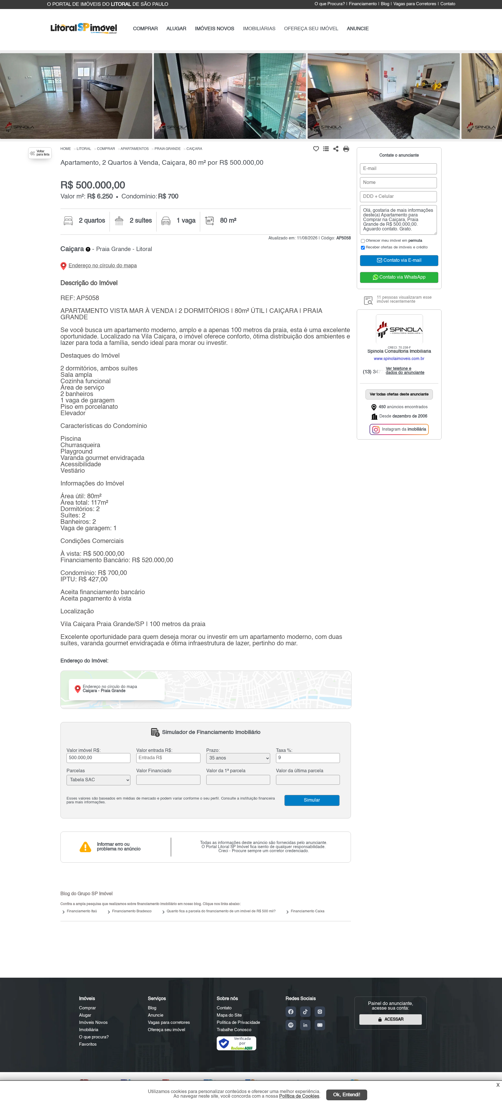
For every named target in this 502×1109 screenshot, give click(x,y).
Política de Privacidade (238, 1022)
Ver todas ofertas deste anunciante (399, 395)
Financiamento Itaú (82, 911)
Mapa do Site (229, 1015)
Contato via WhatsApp (402, 277)
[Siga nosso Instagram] (320, 1011)
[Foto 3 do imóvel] (384, 96)
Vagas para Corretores (414, 4)
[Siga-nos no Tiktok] (305, 1011)
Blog (385, 4)
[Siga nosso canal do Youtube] (320, 1025)
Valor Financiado (153, 771)
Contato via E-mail (402, 261)
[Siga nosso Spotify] (291, 1025)
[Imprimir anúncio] (346, 148)
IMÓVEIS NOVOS (214, 28)
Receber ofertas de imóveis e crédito (397, 247)
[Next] (494, 97)
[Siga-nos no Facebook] (291, 1011)
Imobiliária (88, 1030)
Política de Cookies (299, 1096)
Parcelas (76, 771)
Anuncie (155, 1015)
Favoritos (88, 1044)
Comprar (87, 1008)
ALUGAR (176, 28)
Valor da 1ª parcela (225, 771)
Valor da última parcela (299, 771)
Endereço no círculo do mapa (103, 265)
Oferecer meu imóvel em (394, 241)
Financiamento (363, 4)
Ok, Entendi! (346, 1094)
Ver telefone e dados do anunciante (404, 371)
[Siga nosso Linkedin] (305, 1025)
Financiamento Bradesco (132, 911)
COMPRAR (145, 28)
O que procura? (94, 1037)
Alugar (85, 1015)
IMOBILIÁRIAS (259, 28)
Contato (447, 4)
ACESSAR (394, 1019)
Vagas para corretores (169, 1022)
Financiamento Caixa (307, 911)
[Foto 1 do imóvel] (76, 96)
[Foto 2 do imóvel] (230, 96)
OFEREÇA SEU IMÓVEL (311, 28)
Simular (312, 800)
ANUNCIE (358, 28)
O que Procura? (330, 4)
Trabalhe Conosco (234, 1030)
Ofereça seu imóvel (166, 1030)
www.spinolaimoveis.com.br (399, 359)
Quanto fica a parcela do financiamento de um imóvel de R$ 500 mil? (221, 911)
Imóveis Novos (93, 1022)
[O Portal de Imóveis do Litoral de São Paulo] (84, 34)
